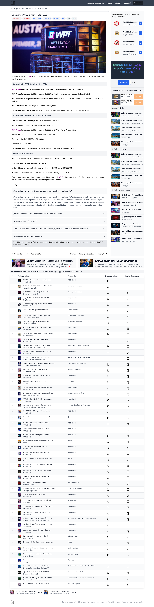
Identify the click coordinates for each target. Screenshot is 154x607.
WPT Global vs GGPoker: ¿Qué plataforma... (38, 470)
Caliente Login (126, 123)
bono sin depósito (29, 586)
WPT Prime (16, 89)
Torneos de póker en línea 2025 (34, 407)
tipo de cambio (28, 336)
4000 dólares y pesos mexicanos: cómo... (37, 322)
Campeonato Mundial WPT (32, 365)
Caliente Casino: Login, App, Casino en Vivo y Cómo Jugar (100, 602)
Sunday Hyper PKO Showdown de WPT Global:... (39, 488)
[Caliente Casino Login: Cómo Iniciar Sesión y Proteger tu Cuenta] (115, 121)
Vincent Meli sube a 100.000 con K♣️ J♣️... (37, 500)
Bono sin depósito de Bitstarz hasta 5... (36, 584)
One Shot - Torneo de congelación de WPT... (38, 476)
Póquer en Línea (137, 219)
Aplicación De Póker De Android (131, 227)
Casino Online (136, 116)
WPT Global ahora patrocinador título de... (37, 280)
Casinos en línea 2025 (30, 574)
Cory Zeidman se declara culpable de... (36, 298)
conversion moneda (30, 288)
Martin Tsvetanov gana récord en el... (36, 310)
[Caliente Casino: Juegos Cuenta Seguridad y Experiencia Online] (115, 114)
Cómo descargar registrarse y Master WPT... (38, 304)
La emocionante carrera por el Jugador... (37, 316)
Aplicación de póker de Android (34, 348)
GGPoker (26, 383)
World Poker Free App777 (125, 98)
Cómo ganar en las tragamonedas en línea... (38, 393)
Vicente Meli (125, 205)
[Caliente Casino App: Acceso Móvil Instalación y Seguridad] (115, 128)
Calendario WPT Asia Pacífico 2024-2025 (34, 9)
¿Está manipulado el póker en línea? (35, 536)
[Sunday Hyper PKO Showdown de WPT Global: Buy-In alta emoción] (115, 239)
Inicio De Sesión (136, 123)
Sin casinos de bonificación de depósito (36, 520)
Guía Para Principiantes (137, 145)
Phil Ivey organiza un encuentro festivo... (37, 560)
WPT (30, 76)
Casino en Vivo (126, 137)
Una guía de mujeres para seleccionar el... (37, 369)
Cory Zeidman (126, 234)
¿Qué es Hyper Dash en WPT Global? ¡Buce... (38, 327)
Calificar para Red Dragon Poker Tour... (36, 375)
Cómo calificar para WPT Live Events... (36, 339)
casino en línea (28, 550)
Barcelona (129, 198)
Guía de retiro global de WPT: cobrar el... (37, 530)
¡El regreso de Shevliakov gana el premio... (38, 542)
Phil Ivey (26, 562)
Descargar (138, 3)
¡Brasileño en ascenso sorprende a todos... (38, 417)
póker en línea (28, 538)
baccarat (127, 3)
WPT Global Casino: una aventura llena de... (38, 464)
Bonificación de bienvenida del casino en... (38, 548)
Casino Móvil (134, 130)
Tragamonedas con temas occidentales (36, 580)
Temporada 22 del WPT (31, 318)
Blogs (16, 9)
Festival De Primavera (136, 212)
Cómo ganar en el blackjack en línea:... (36, 292)
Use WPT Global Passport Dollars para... (36, 411)
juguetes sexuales (29, 371)
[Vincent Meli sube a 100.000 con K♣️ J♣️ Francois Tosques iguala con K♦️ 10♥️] (115, 203)
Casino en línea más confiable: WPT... (36, 447)
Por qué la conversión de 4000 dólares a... (37, 387)
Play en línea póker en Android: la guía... (37, 345)
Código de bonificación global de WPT (36, 568)
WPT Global (125, 212)
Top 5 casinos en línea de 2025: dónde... (37, 572)
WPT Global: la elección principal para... (37, 435)
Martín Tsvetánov (29, 312)
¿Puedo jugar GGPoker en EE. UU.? (35, 381)
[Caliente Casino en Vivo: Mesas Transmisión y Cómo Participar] (115, 135)
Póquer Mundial (127, 219)
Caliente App (125, 130)
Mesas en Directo (137, 137)
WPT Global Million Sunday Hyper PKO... (37, 453)
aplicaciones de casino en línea (34, 359)
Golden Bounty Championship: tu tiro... (36, 512)
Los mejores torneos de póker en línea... (37, 405)
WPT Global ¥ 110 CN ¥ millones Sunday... (37, 399)
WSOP (135, 198)
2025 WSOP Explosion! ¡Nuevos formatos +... (38, 459)
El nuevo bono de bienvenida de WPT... (36, 429)
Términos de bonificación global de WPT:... (37, 524)
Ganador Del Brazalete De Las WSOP (142, 234)
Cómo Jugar (125, 145)
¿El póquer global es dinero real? (34, 482)
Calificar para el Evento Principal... (35, 494)
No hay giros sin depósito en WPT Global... (37, 351)
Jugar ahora (138, 96)
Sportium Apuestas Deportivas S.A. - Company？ (86, 254)
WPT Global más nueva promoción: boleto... (38, 506)
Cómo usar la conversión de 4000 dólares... (38, 286)
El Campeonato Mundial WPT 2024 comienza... (39, 363)
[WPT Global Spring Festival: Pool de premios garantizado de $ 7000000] (115, 210)
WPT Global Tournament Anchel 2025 (36, 423)
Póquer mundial (28, 485)
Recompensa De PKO (141, 241)
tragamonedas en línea (31, 395)
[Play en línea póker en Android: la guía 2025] (115, 225)
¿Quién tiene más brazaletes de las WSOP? (38, 441)
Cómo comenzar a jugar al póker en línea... (38, 554)
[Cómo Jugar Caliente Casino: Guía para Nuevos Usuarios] (115, 143)
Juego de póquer (114, 3)
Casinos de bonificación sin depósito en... (37, 518)
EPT (123, 198)
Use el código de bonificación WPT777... (36, 566)
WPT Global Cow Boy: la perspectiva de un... (38, 578)
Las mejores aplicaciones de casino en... (37, 357)
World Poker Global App (126, 95)
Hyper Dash (27, 330)
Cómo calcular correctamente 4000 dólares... (38, 333)
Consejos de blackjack (30, 294)
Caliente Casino (126, 116)
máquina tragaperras (95, 3)
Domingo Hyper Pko (128, 241)
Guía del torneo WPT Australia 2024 (28, 254)
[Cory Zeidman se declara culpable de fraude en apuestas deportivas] (115, 232)
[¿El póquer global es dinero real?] (115, 217)
